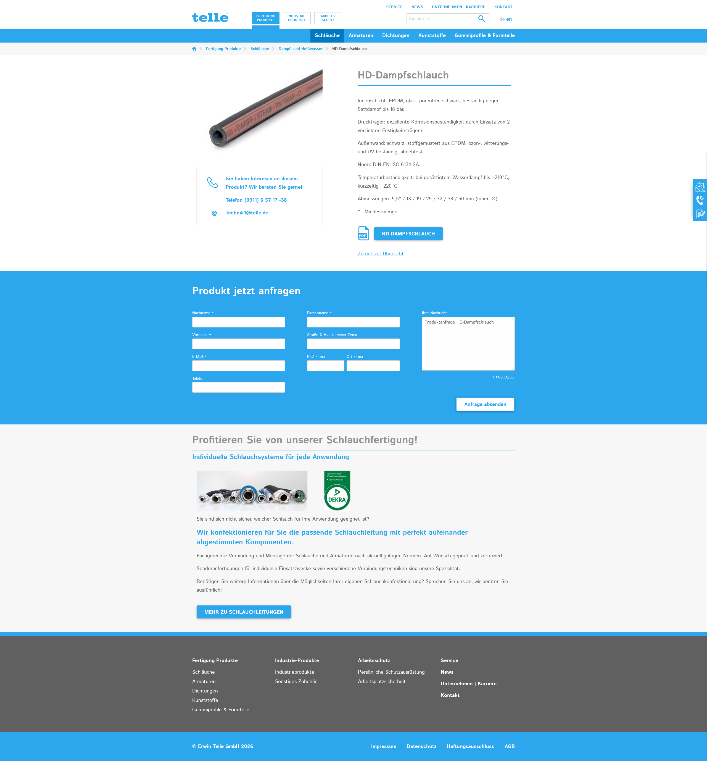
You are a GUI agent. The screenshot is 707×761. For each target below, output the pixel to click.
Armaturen (204, 681)
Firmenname (319, 313)
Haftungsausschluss (470, 746)
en (509, 19)
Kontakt (503, 7)
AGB (510, 746)
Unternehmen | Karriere (459, 7)
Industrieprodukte (294, 672)
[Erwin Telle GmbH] (210, 18)
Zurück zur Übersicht (381, 254)
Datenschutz (421, 746)
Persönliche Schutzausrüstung (391, 672)
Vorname (201, 335)
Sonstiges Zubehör (296, 681)
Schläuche (327, 35)
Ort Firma (355, 356)
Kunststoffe (205, 700)
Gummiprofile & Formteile (220, 709)
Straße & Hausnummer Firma (332, 335)
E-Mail (199, 356)
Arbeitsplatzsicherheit (382, 681)
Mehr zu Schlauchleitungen (243, 612)
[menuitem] (265, 18)
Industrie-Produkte (297, 18)
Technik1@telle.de (247, 213)
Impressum (383, 746)
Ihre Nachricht (434, 313)
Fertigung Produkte (265, 18)
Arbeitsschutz (328, 18)
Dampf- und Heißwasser (301, 49)
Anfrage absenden (485, 404)
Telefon (198, 378)
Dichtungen (205, 691)
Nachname (202, 313)
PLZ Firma (316, 356)
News (417, 7)
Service (394, 7)
